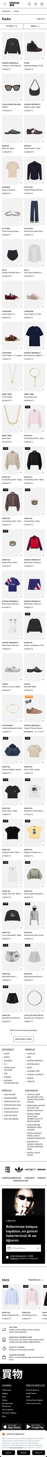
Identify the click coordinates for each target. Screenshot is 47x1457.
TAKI (6, 1074)
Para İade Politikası (9, 1413)
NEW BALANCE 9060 (12, 1105)
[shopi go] (14, 4)
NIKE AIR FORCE (10, 1116)
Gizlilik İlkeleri (31, 1393)
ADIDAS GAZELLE (11, 1109)
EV (5, 1064)
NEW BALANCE (33, 1064)
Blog (4, 1416)
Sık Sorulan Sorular (33, 1403)
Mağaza (5, 1393)
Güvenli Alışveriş (32, 1390)
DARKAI (30, 1078)
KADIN (6, 1054)
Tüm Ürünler (34, 1280)
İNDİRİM (7, 1077)
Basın (4, 1397)
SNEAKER (8, 1061)
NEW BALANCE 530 (12, 1101)
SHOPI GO (31, 1054)
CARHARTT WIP (33, 1071)
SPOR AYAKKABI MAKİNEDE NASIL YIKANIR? (34, 1127)
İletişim (5, 1400)
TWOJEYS (31, 1081)
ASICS (29, 1068)
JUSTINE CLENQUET (35, 1075)
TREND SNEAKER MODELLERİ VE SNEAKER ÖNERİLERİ (36, 1135)
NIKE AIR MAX (10, 1095)
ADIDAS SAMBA (10, 1098)
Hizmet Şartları (7, 1410)
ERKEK (7, 1057)
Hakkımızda (6, 1390)
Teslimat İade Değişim (34, 1400)
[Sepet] (42, 4)
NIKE (29, 1057)
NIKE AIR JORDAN (11, 1119)
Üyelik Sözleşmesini (18, 1256)
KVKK (28, 1397)
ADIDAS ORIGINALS (35, 1061)
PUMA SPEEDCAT (11, 1112)
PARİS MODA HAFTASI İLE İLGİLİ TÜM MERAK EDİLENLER (36, 1108)
